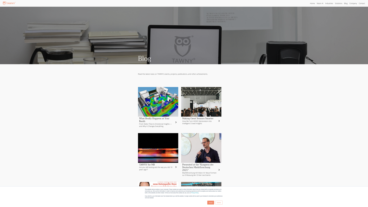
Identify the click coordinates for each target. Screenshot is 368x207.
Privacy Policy (194, 192)
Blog (345, 3)
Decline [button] (219, 202)
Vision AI (320, 3)
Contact (362, 3)
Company (353, 3)
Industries (329, 3)
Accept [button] (210, 202)
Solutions (338, 3)
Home (312, 3)
